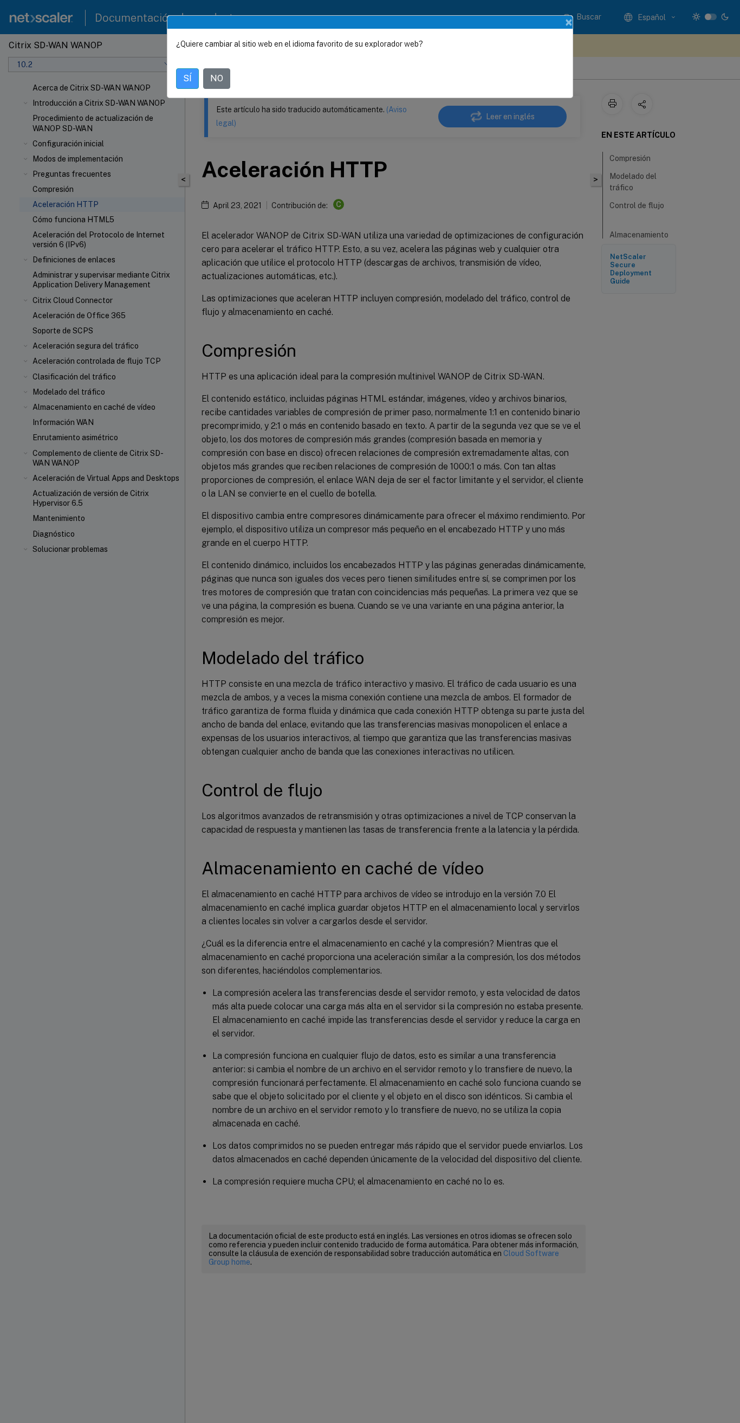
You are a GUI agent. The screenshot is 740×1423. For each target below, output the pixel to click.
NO (216, 78)
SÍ (187, 78)
